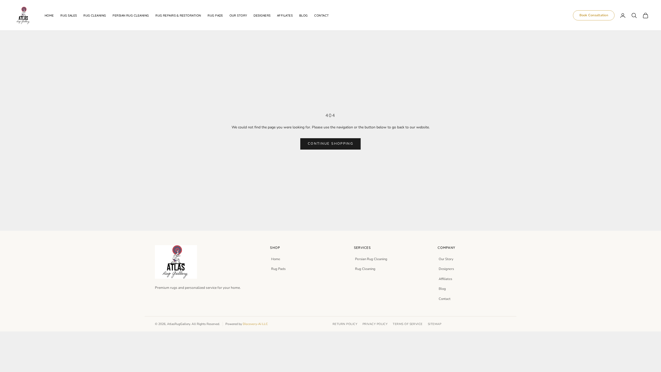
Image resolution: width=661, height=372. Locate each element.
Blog (303, 15)
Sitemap (434, 324)
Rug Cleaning (365, 269)
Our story (238, 15)
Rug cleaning (94, 15)
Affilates (285, 15)
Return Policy (345, 324)
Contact (321, 15)
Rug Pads (215, 15)
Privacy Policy (375, 324)
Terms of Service (407, 324)
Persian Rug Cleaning (131, 15)
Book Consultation (593, 15)
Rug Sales (68, 15)
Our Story (446, 259)
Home (49, 15)
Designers (262, 15)
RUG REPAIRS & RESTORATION (178, 15)
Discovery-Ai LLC (255, 324)
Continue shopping (330, 143)
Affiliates (445, 279)
